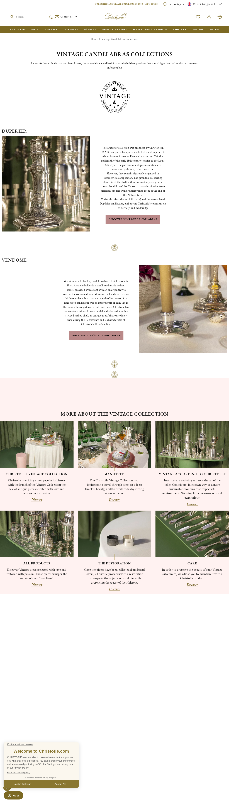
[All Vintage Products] (37, 534)
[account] (198, 16)
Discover (36, 500)
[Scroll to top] (215, 788)
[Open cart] (219, 16)
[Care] (192, 534)
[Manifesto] (114, 444)
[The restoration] (114, 534)
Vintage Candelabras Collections (119, 39)
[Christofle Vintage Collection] (37, 444)
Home (94, 39)
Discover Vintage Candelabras (133, 219)
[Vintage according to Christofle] (192, 444)
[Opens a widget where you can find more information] (13, 795)
